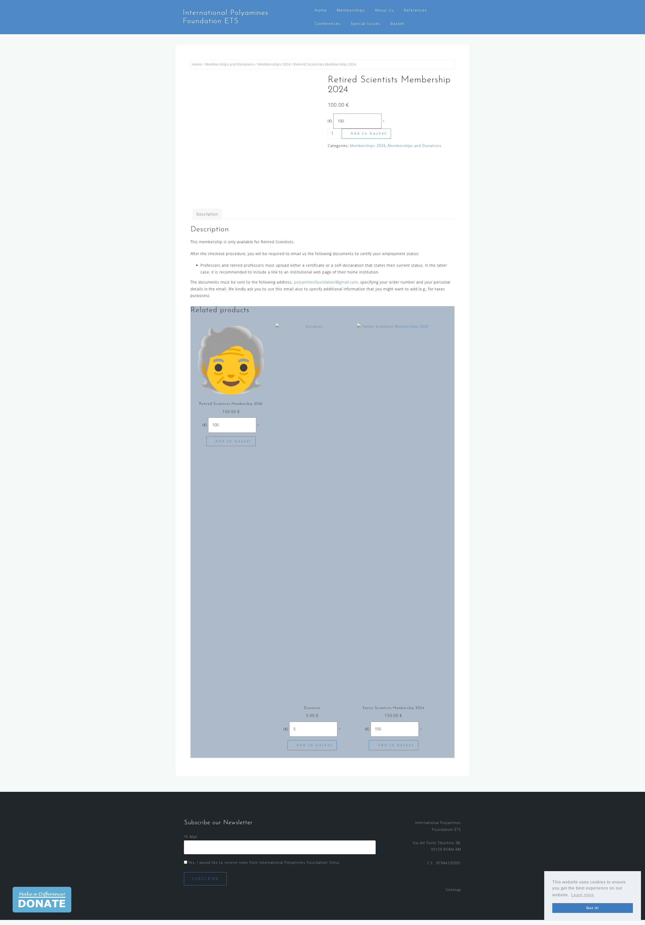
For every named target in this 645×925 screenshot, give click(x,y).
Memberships (351, 10)
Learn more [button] (582, 895)
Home (321, 10)
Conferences (328, 23)
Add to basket (369, 133)
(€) (330, 121)
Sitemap (453, 889)
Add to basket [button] (233, 441)
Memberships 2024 (274, 64)
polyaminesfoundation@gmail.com (326, 282)
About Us (384, 10)
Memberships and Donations (229, 64)
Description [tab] (207, 214)
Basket (398, 23)
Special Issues (365, 23)
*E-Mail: (191, 836)
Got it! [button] (592, 908)
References (415, 10)
